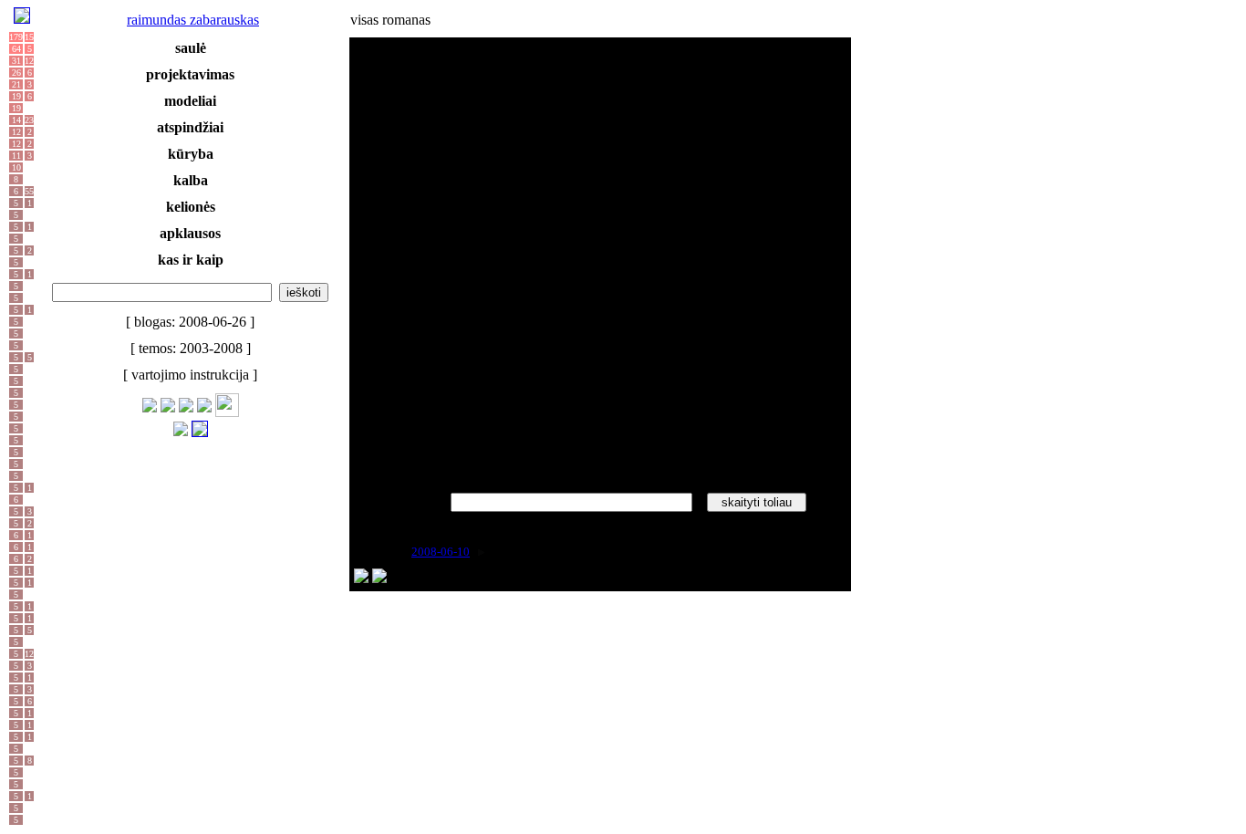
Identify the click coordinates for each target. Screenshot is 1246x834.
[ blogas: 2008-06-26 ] (190, 321)
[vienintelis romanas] (471, 578)
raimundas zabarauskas (193, 19)
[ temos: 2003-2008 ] (190, 348)
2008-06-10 (440, 551)
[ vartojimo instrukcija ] (190, 374)
